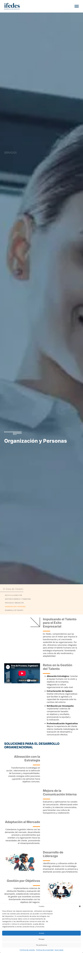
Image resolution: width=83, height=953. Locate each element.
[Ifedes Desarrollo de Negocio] (12, 6)
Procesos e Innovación (14, 603)
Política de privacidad (44, 950)
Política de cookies (27, 950)
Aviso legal (59, 950)
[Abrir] (76, 6)
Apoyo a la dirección (13, 595)
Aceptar (41, 933)
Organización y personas (15, 607)
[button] (80, 906)
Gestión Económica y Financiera (18, 599)
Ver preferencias (41, 945)
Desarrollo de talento (14, 610)
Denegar (41, 939)
